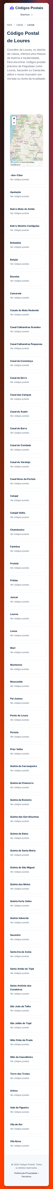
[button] (14, 118)
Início (9, 24)
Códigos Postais (29, 8)
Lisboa (19, 24)
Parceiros (26, 1176)
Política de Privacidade (25, 1173)
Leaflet (15, 162)
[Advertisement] (26, 98)
